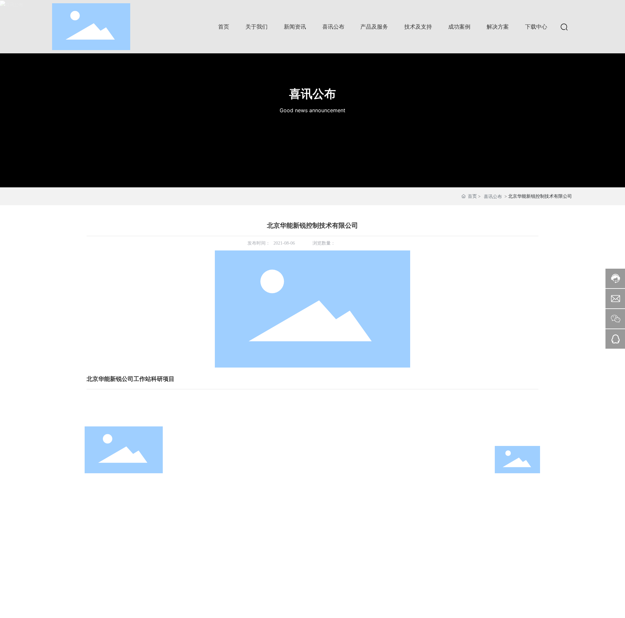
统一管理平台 (271, 505)
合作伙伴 (209, 505)
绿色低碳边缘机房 (276, 532)
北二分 (279, 604)
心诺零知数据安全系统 (280, 450)
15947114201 (384, 495)
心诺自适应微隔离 (276, 487)
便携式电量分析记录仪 (280, 559)
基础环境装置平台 (276, 514)
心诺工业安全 (271, 468)
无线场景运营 (271, 550)
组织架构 (209, 468)
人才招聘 (209, 523)
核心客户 (209, 514)
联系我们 (209, 532)
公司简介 (209, 450)
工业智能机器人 (274, 541)
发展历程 (209, 459)
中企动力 (262, 604)
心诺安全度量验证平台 (280, 496)
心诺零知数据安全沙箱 (280, 459)
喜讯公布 (312, 94)
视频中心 (209, 496)
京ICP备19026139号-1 (202, 604)
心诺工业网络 (271, 477)
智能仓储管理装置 (276, 523)
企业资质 (209, 477)
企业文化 (209, 487)
